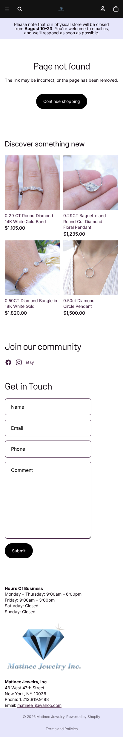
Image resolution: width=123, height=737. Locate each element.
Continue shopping (61, 101)
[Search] (19, 9)
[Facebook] (8, 362)
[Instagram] (18, 362)
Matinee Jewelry (50, 716)
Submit (19, 550)
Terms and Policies (62, 729)
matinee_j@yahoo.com (39, 705)
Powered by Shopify (83, 716)
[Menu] (7, 9)
